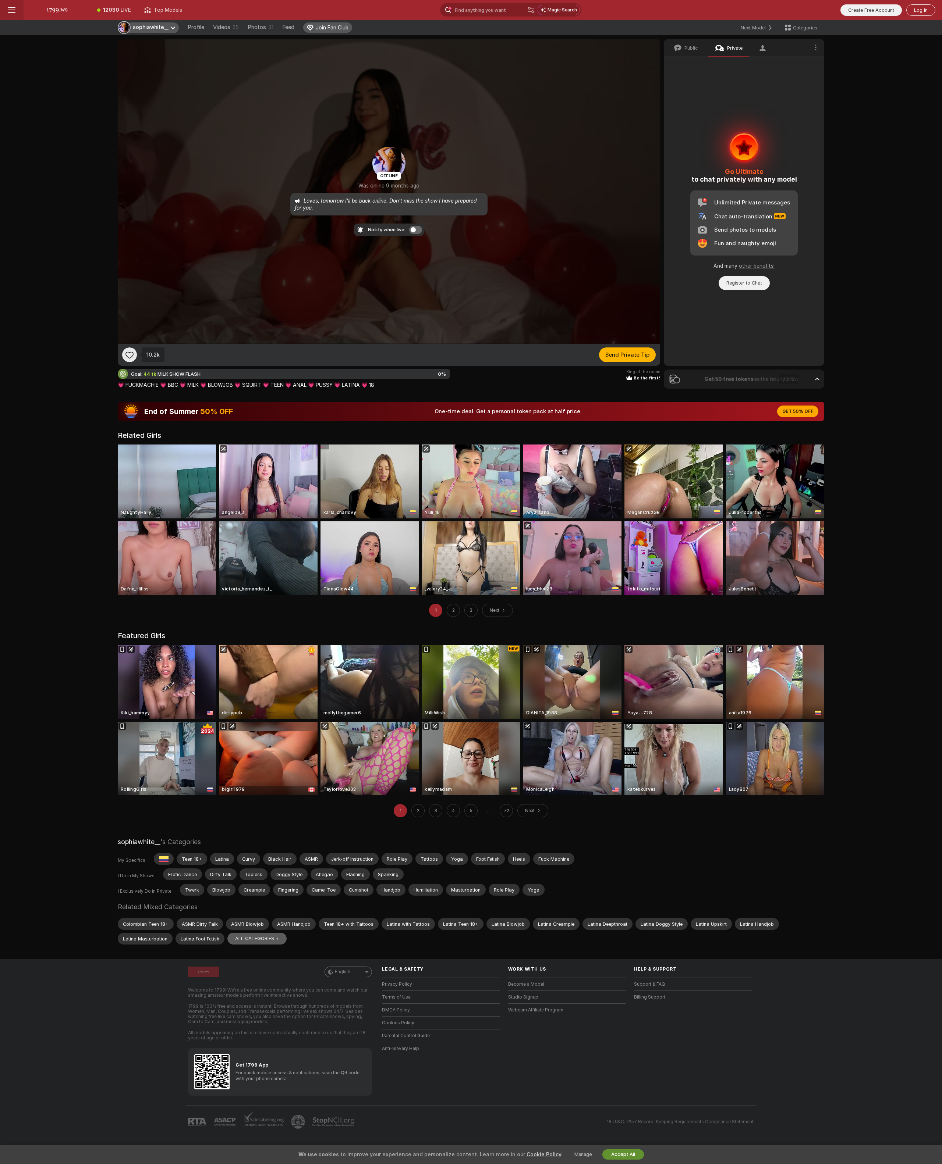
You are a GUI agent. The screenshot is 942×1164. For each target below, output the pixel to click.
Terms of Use (396, 997)
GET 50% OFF (797, 411)
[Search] (531, 10)
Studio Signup (523, 997)
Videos (226, 27)
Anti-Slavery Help (400, 1048)
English (342, 971)
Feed (288, 27)
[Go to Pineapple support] (299, 1122)
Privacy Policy (397, 984)
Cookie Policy (544, 1154)
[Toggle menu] (12, 10)
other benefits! (757, 266)
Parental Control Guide (406, 1035)
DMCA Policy (396, 1010)
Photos (260, 27)
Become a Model (526, 984)
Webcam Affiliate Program (535, 1010)
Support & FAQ (649, 984)
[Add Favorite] (129, 354)
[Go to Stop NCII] (334, 1121)
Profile (196, 27)
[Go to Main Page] (57, 10)
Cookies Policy (398, 1022)
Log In (921, 10)
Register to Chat (744, 283)
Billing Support (649, 997)
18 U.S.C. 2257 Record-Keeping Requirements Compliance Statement (680, 1121)
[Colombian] (164, 859)
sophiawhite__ (139, 842)
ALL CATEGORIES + (257, 938)
